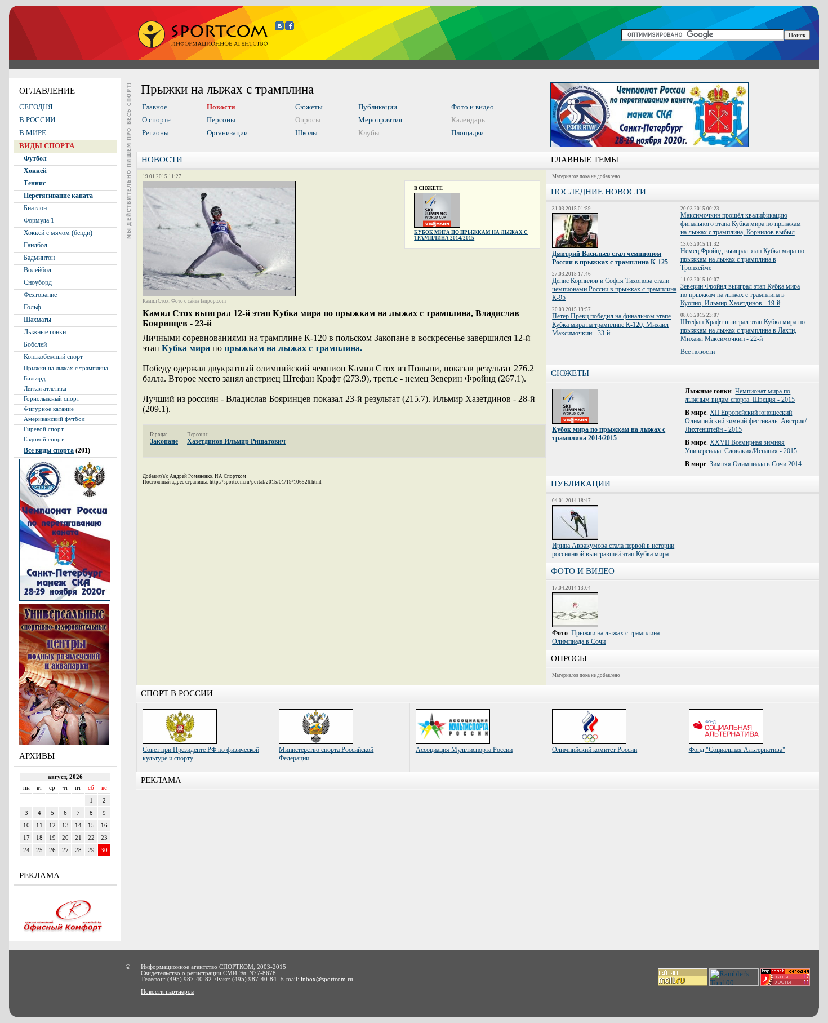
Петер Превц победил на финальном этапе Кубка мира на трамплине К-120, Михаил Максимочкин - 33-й (611, 324)
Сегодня (36, 107)
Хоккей (35, 171)
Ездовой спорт (44, 439)
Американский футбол (54, 419)
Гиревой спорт (44, 429)
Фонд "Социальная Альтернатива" (737, 750)
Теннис (35, 183)
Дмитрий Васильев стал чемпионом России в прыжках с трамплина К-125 (610, 258)
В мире (32, 133)
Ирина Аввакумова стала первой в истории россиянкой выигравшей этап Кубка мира (613, 550)
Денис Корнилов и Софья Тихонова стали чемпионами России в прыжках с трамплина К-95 (614, 289)
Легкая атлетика (45, 389)
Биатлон (35, 208)
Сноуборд (38, 282)
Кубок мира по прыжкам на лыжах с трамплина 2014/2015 (471, 235)
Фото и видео (472, 107)
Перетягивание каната (58, 196)
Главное (154, 107)
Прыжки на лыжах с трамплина (66, 368)
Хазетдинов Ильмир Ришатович (236, 441)
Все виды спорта (49, 450)
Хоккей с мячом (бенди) (58, 233)
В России (37, 120)
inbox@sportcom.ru (327, 979)
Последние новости (598, 191)
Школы (306, 133)
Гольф (32, 307)
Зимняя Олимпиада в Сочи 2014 (756, 464)
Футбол (35, 158)
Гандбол (35, 245)
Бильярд (35, 378)
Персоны (221, 120)
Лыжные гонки (45, 332)
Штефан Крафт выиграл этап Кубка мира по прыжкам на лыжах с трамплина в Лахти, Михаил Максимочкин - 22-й (742, 330)
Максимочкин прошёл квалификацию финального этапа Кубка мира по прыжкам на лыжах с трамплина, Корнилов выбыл (740, 223)
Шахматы (37, 320)
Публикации (377, 107)
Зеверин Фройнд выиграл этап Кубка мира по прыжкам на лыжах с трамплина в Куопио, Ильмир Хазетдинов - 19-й (740, 294)
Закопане (164, 441)
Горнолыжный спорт (51, 399)
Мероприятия (380, 120)
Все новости (697, 352)
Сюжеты (309, 107)
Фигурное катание (49, 409)
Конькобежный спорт (53, 357)
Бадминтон (39, 258)
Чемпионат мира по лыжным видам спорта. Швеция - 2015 (740, 395)
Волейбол (37, 270)
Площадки (467, 133)
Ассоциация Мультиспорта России (464, 750)
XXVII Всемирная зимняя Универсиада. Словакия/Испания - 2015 (741, 447)
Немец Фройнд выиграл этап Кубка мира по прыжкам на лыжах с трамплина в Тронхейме (742, 259)
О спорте (156, 120)
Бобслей (35, 344)
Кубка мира (186, 348)
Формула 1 (39, 220)
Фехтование (40, 295)
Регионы (155, 133)
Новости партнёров (167, 992)
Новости (221, 107)
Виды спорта (46, 145)
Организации (227, 133)
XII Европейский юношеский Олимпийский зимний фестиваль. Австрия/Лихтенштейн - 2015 (746, 421)
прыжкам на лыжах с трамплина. (293, 348)
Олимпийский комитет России (594, 750)
